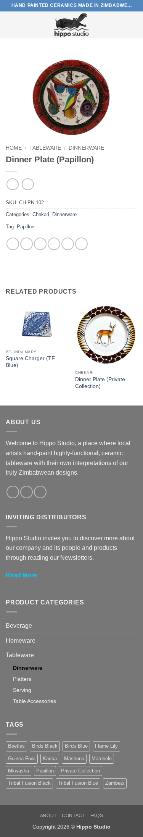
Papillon (25, 226)
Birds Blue (76, 746)
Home (14, 148)
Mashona (74, 758)
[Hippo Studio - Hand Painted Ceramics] (72, 24)
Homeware (20, 640)
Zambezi (114, 783)
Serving (22, 690)
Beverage (19, 625)
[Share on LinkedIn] (81, 244)
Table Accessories (34, 701)
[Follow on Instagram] (26, 492)
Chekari (40, 214)
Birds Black (45, 746)
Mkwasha (18, 771)
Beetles (16, 746)
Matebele (102, 758)
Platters (22, 679)
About (48, 815)
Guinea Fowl (21, 758)
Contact (73, 815)
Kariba (50, 758)
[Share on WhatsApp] (12, 244)
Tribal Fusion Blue (78, 783)
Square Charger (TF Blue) (30, 361)
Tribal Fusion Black (29, 783)
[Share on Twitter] (40, 244)
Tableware (45, 148)
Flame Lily (106, 746)
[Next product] (12, 184)
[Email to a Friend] (54, 244)
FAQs (96, 815)
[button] (10, 24)
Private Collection (80, 771)
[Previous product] (28, 184)
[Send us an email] (40, 492)
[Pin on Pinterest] (67, 244)
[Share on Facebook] (26, 244)
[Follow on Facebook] (12, 492)
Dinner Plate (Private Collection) (100, 382)
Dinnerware (86, 148)
